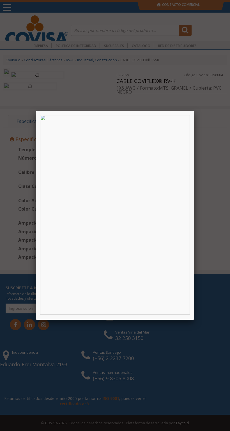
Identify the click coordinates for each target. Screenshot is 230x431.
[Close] (194, 111)
